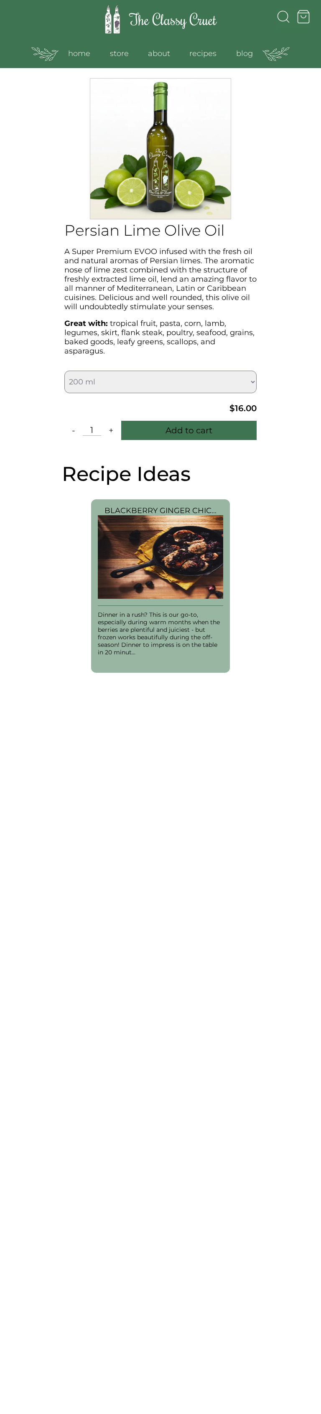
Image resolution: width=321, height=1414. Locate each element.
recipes (203, 53)
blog (244, 53)
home (79, 53)
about (159, 53)
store (119, 53)
